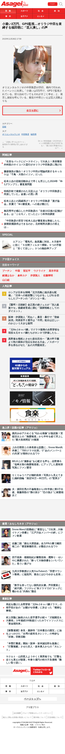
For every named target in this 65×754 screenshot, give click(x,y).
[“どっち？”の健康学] (32, 388)
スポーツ (24, 11)
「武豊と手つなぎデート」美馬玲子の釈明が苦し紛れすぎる (15, 144)
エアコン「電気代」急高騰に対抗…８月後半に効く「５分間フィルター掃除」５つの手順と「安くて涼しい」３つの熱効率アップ (37, 245)
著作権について (39, 717)
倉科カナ (22, 275)
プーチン (7, 270)
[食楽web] (32, 421)
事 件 (8, 16)
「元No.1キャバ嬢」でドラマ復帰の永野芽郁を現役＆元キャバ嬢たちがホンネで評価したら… (34, 331)
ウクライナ (40, 270)
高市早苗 (53, 270)
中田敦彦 (25, 134)
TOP (52, 4)
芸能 (4, 127)
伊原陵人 (35, 275)
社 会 (40, 11)
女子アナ (24, 16)
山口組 (6, 280)
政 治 (57, 11)
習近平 (26, 270)
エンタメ (40, 16)
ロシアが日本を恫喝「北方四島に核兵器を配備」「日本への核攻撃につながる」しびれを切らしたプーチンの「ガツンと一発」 (33, 295)
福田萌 (33, 134)
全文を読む (32, 110)
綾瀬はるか (8, 275)
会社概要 (17, 713)
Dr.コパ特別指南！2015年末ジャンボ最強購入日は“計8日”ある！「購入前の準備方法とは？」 (50, 144)
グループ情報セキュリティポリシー (36, 713)
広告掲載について (55, 717)
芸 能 (8, 11)
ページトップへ (32, 699)
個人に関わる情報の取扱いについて (17, 717)
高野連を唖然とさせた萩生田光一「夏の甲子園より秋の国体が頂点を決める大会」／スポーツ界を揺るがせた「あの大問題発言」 (33, 341)
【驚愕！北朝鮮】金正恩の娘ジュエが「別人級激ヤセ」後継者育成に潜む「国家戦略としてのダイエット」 (33, 307)
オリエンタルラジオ (11, 134)
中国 (17, 270)
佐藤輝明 (48, 275)
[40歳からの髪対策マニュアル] (32, 371)
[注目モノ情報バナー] (32, 404)
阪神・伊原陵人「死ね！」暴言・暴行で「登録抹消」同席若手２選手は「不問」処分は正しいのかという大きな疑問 (33, 320)
